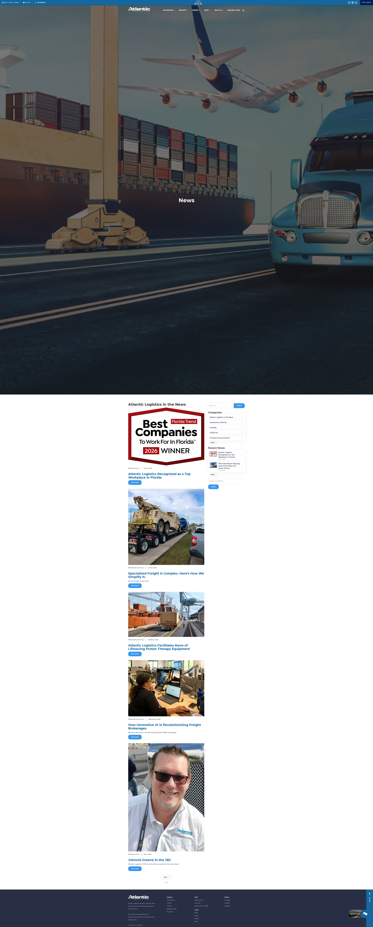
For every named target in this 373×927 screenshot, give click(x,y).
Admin (137, 468)
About (196, 915)
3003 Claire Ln (199, 900)
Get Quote (170, 912)
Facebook (227, 900)
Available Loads (172, 909)
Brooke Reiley (139, 567)
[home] (139, 9)
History (196, 918)
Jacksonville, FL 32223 (201, 906)
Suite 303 (197, 903)
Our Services (171, 900)
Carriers (169, 906)
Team (196, 921)
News (196, 912)
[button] (169, 10)
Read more (135, 482)
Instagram (227, 906)
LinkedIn (227, 903)
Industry (169, 903)
